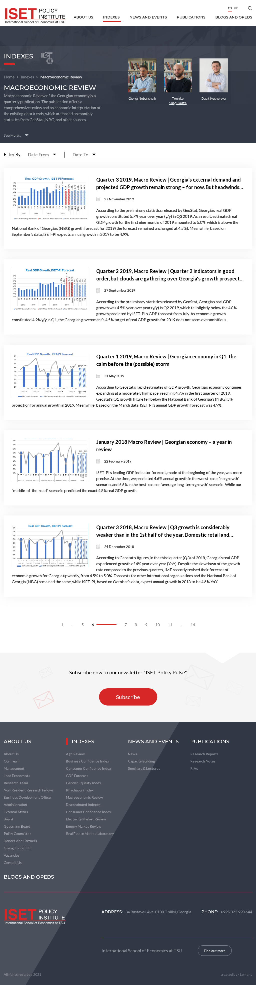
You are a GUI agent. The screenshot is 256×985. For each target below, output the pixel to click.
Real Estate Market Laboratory (90, 833)
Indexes (112, 17)
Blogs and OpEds (233, 17)
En (230, 8)
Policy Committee (18, 833)
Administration (15, 804)
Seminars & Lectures (144, 768)
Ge (236, 8)
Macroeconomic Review (61, 76)
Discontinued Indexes (83, 804)
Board (8, 819)
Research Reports (204, 754)
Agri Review (75, 754)
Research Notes (203, 761)
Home (9, 76)
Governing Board (17, 826)
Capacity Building (141, 761)
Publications (191, 17)
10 (157, 624)
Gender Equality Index (83, 783)
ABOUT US (84, 17)
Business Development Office (27, 797)
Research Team (16, 783)
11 (170, 624)
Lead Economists (17, 775)
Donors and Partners (20, 841)
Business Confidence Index (87, 761)
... (72, 624)
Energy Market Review (83, 826)
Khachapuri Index (80, 790)
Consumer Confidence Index (88, 768)
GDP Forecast (77, 775)
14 (192, 624)
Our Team (12, 761)
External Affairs (16, 812)
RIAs (194, 768)
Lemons (246, 974)
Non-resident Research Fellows (29, 790)
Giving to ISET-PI (18, 848)
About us (11, 754)
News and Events (149, 17)
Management (14, 768)
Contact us (13, 862)
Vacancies (12, 855)
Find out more (215, 951)
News (132, 754)
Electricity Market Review (86, 819)
